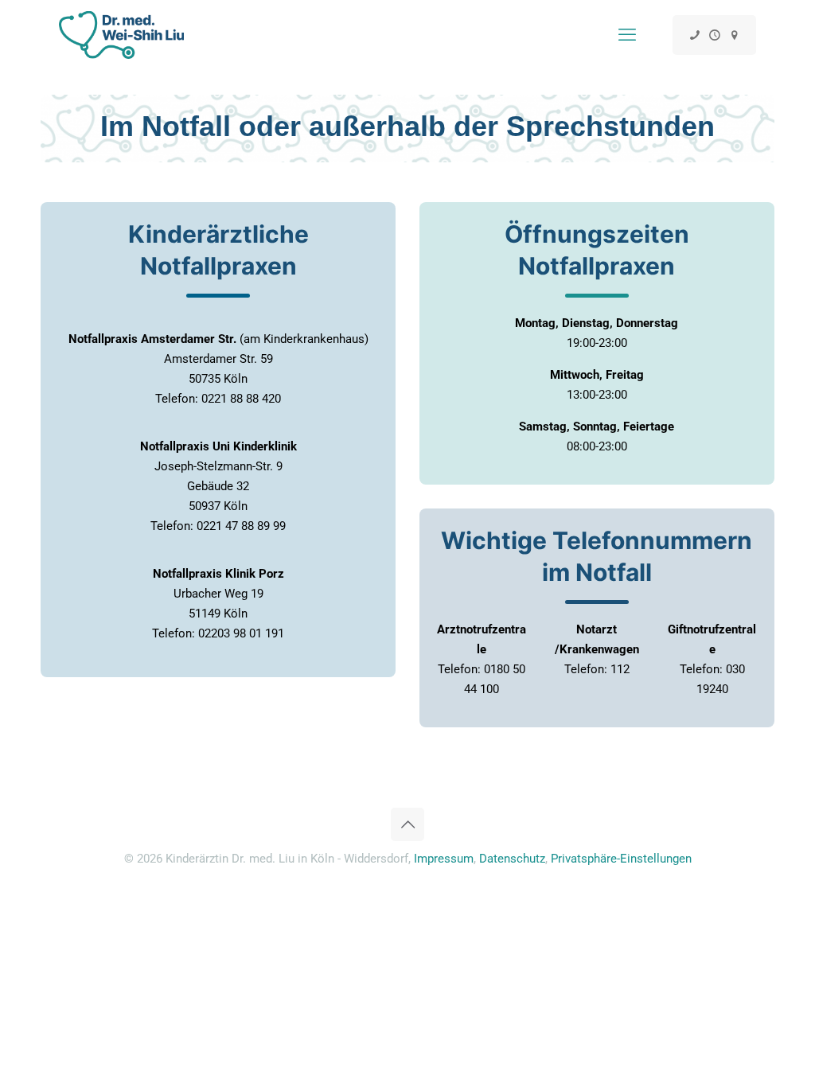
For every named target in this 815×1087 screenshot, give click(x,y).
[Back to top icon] (407, 824)
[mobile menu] (627, 35)
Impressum (444, 858)
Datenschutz (512, 858)
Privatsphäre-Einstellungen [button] (621, 858)
